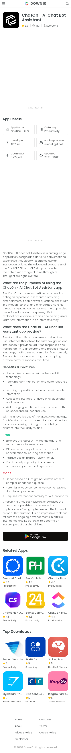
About (19, 726)
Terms (43, 726)
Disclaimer (21, 739)
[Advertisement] (35, 70)
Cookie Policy (47, 732)
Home (19, 719)
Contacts (45, 719)
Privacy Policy (23, 732)
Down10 (38, 3)
